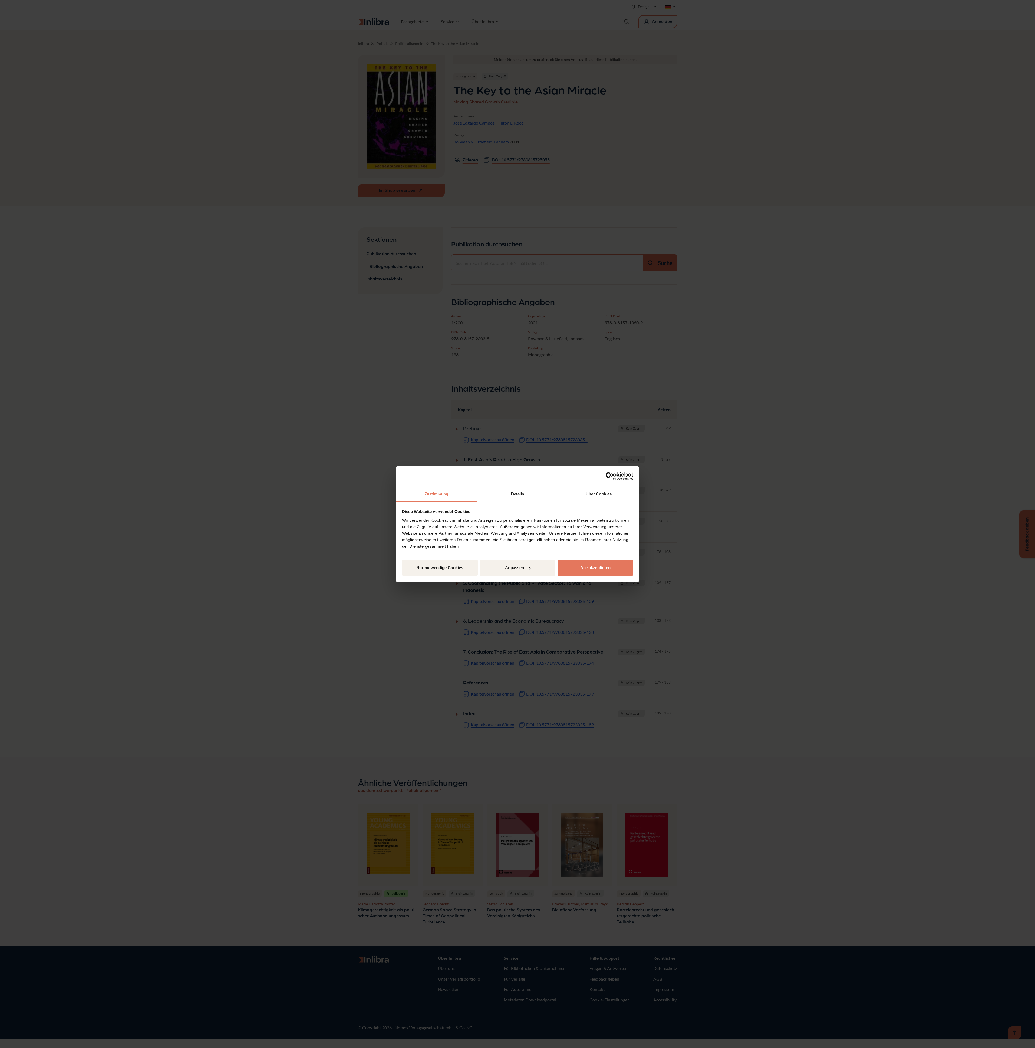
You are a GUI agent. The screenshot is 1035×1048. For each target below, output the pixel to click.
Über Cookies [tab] (599, 494)
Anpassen (514, 567)
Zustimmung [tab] (436, 494)
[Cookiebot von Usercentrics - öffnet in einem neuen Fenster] (609, 476)
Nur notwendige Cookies (439, 567)
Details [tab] (517, 494)
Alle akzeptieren (595, 567)
